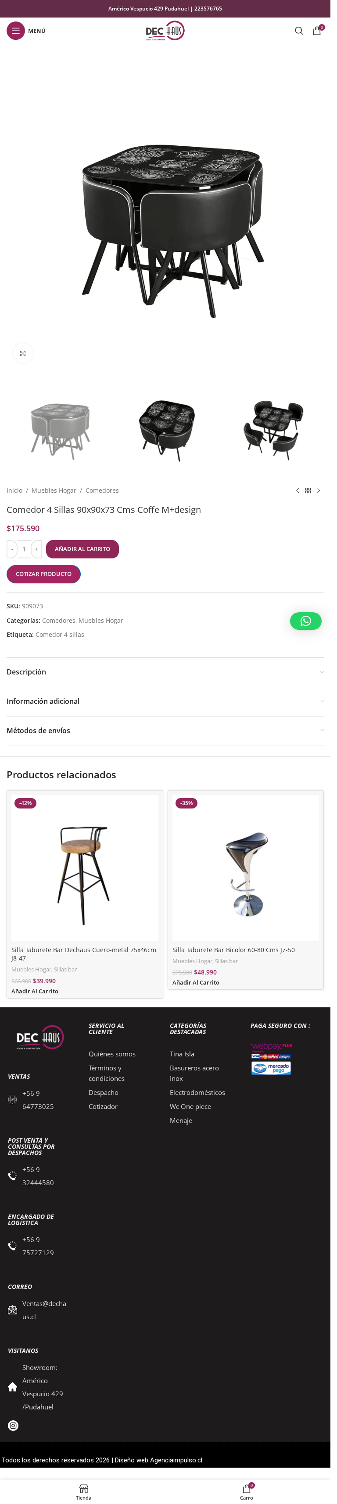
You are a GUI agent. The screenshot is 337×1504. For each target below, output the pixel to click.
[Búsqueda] (299, 30)
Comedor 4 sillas (60, 634)
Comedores (102, 490)
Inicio (14, 490)
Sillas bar (65, 969)
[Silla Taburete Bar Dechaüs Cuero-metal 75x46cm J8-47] (84, 868)
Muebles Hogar (54, 490)
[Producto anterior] (297, 490)
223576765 (208, 8)
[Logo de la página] (165, 30)
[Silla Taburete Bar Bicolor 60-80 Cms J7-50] (245, 868)
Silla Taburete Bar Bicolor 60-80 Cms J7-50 (233, 950)
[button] (306, 621)
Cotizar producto (44, 574)
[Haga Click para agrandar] (23, 353)
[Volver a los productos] (308, 490)
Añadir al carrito (82, 549)
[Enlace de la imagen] (38, 1037)
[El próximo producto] (318, 490)
